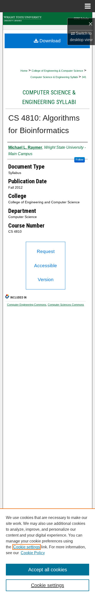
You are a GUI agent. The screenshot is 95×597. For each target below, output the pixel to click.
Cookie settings (26, 547)
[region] (47, 552)
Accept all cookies (47, 569)
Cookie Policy (33, 553)
